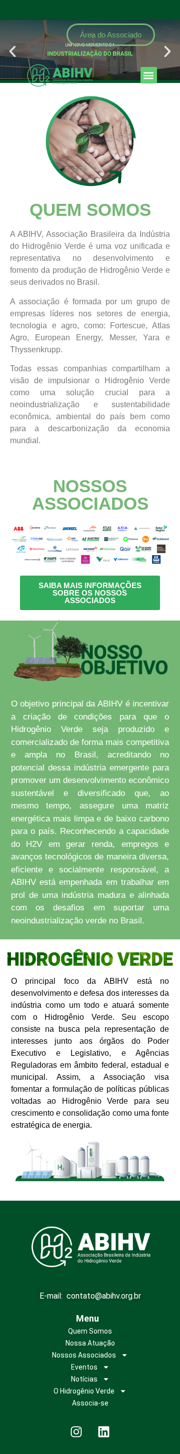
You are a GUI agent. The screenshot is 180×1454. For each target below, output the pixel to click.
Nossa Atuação (90, 1343)
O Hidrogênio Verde (84, 1391)
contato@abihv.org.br (103, 1296)
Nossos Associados (84, 1355)
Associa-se (90, 1403)
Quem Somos (90, 1331)
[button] (148, 75)
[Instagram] (76, 1431)
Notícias (84, 1379)
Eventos (84, 1367)
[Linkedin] (104, 1431)
